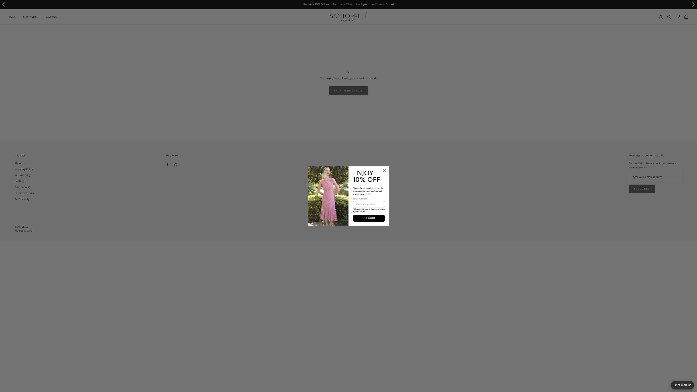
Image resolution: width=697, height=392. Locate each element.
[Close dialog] (385, 170)
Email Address (360, 199)
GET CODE (369, 218)
